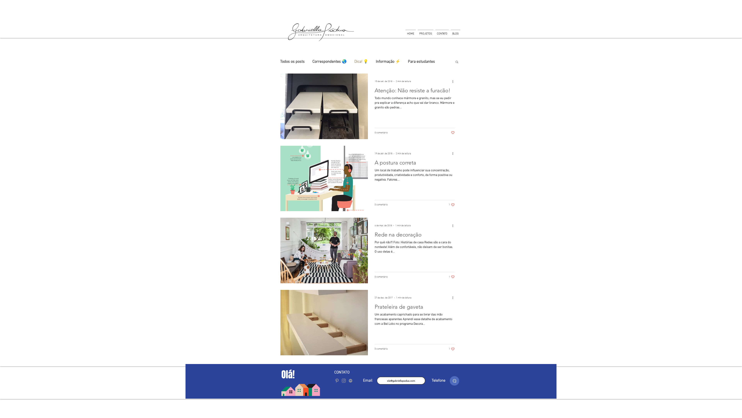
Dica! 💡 (361, 61)
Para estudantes (421, 61)
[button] (457, 62)
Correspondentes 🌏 (329, 61)
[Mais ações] (454, 81)
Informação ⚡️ (388, 61)
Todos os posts (292, 61)
